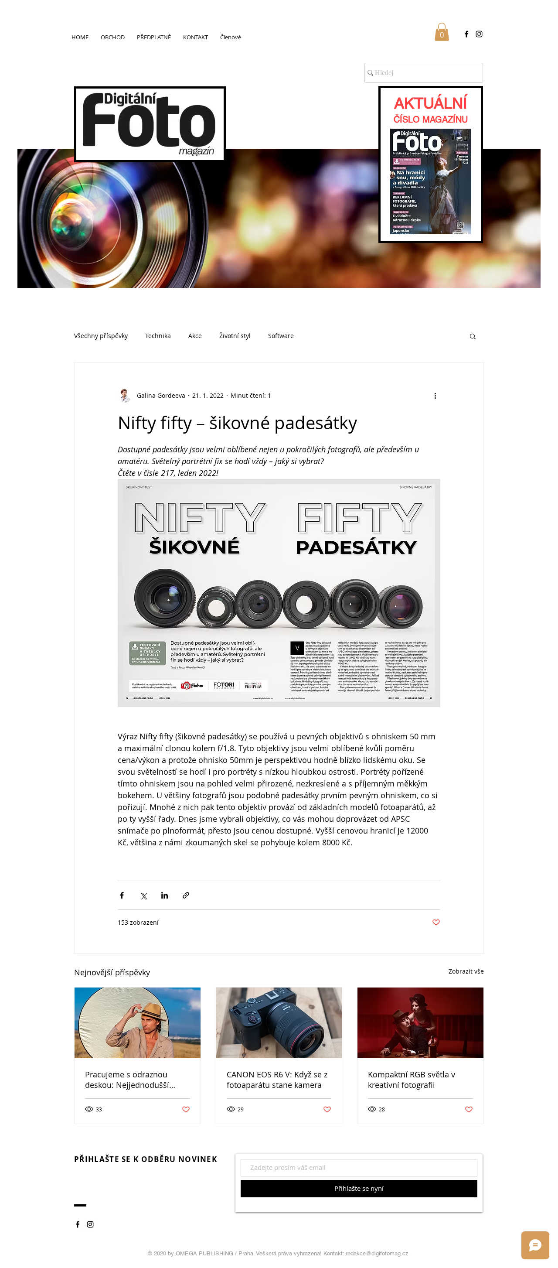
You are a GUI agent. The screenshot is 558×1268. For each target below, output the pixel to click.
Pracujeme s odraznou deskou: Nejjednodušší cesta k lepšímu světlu (127, 1079)
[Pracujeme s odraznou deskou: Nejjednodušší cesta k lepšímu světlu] (138, 1023)
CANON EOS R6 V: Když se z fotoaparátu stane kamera (277, 1079)
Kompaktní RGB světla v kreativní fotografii (411, 1079)
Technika (158, 336)
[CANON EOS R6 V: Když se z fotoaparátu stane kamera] (279, 1023)
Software (281, 336)
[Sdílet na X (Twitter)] (143, 895)
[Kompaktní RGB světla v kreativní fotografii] (420, 1023)
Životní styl (235, 336)
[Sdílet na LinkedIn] (164, 895)
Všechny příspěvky (101, 336)
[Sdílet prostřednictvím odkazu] (186, 895)
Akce (195, 336)
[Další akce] (435, 395)
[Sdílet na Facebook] (122, 895)
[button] (441, 32)
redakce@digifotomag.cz (377, 1253)
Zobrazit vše (466, 971)
